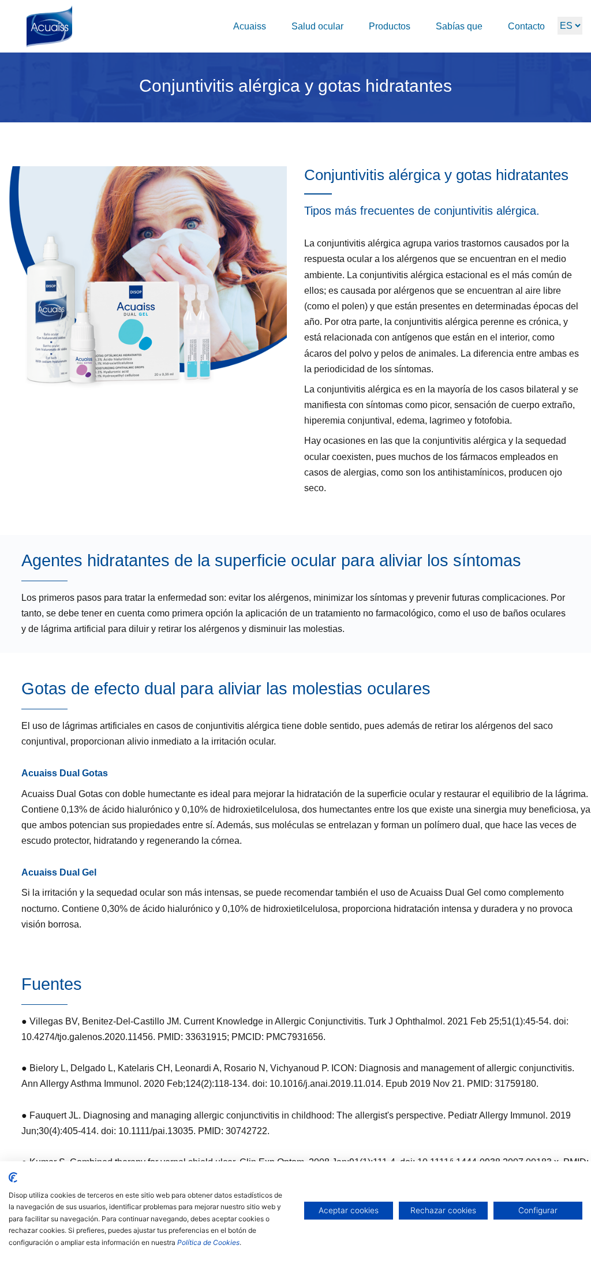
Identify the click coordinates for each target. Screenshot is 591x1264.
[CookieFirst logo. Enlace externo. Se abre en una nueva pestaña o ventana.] (13, 1177)
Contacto (526, 26)
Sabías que (459, 26)
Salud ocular (317, 26)
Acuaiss (249, 26)
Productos (389, 26)
